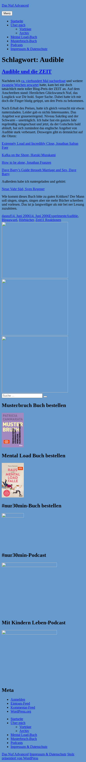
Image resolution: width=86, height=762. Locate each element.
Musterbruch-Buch (24, 41)
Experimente (58, 216)
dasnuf (6, 216)
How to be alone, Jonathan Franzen (26, 162)
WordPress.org (21, 711)
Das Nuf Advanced (15, 5)
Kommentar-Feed (23, 707)
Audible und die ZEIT (27, 71)
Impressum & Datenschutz (29, 49)
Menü (7, 13)
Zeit (38, 220)
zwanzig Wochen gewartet (20, 85)
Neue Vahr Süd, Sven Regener (23, 189)
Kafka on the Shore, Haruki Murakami (29, 155)
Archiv (24, 33)
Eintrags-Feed (20, 703)
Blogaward (9, 220)
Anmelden (18, 699)
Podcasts (17, 45)
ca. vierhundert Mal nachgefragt (43, 81)
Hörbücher (26, 220)
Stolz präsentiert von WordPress (38, 756)
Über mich (18, 25)
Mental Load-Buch (24, 37)
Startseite (17, 21)
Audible (72, 216)
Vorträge (25, 29)
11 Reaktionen (51, 220)
